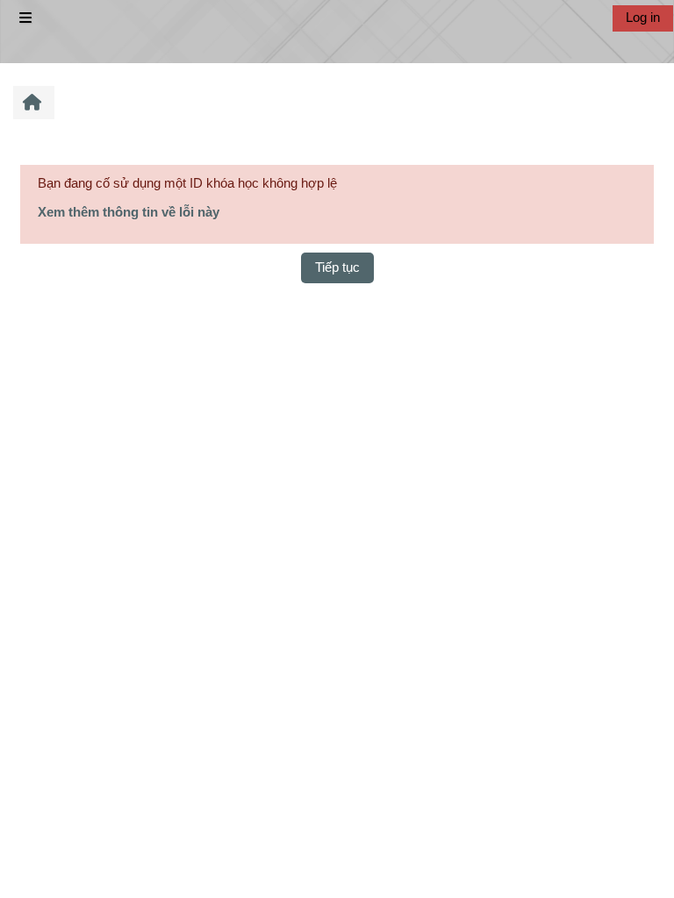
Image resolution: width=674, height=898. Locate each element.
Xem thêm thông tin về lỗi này (128, 211)
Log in (643, 17)
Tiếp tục (337, 267)
